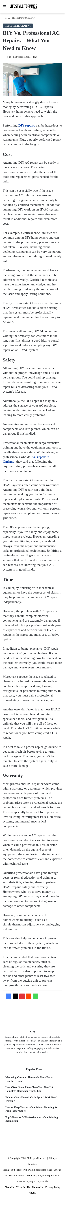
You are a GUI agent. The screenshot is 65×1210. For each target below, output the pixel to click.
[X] (15, 996)
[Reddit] (28, 996)
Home (7, 18)
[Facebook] (8, 996)
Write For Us (23, 1187)
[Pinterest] (22, 996)
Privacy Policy (52, 1187)
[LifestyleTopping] (23, 7)
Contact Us (37, 1187)
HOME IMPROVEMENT (23, 18)
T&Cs (32, 1193)
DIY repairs (26, 125)
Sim (9, 57)
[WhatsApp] (35, 996)
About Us (9, 1187)
